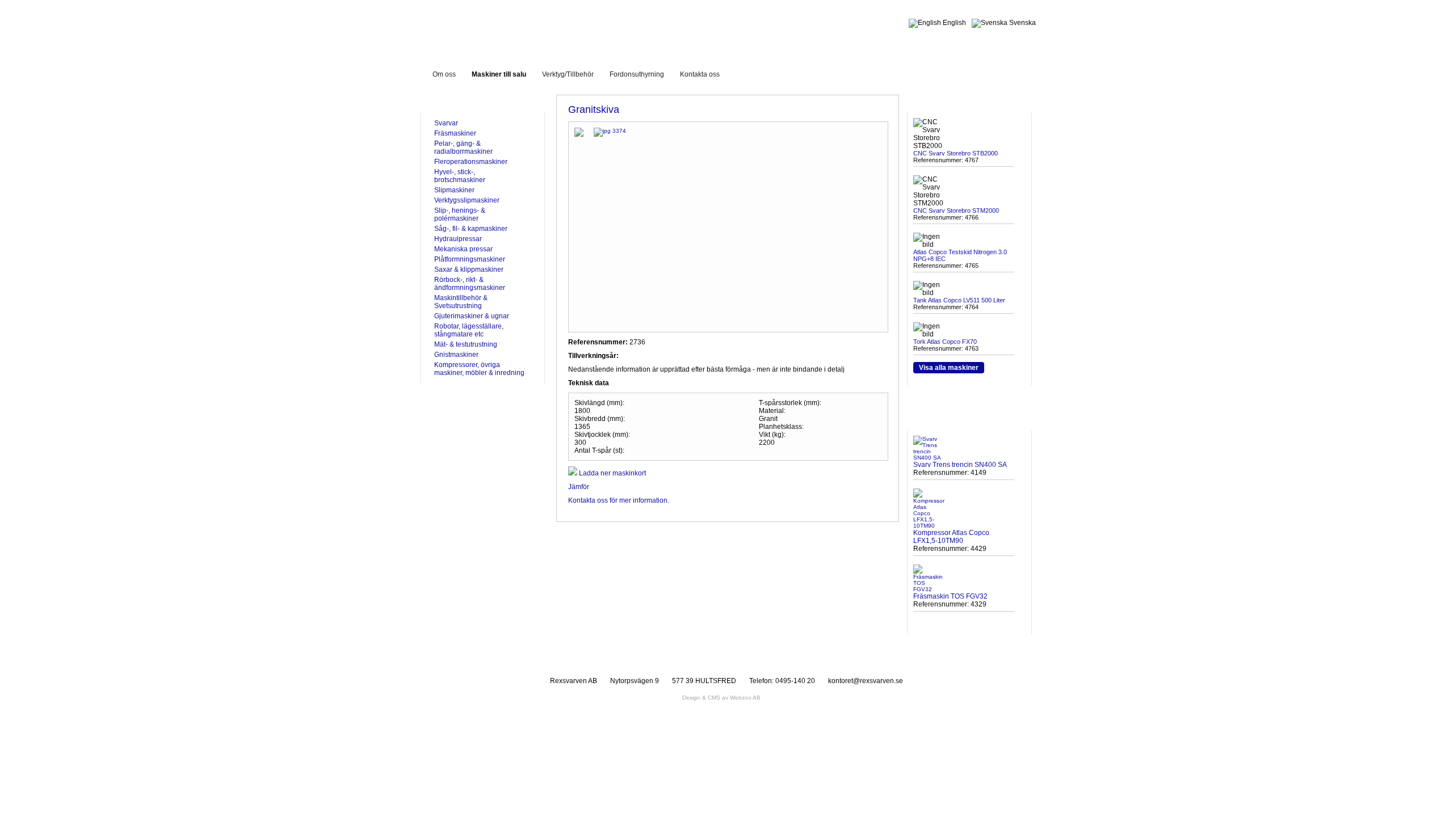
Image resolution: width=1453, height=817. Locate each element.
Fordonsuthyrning (637, 74)
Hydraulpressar (458, 239)
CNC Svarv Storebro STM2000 (956, 210)
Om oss (444, 74)
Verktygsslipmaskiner (466, 200)
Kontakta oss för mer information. (618, 500)
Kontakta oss (700, 74)
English (953, 23)
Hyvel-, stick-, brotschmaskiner (459, 176)
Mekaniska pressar (463, 249)
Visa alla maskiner (949, 368)
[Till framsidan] (518, 27)
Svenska (1021, 23)
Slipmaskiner (454, 190)
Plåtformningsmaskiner (469, 259)
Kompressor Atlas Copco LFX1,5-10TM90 (951, 537)
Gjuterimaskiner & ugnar (471, 316)
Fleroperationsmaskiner (470, 162)
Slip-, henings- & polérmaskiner (459, 214)
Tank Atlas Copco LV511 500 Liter (959, 300)
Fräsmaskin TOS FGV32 (950, 596)
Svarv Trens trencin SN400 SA (960, 465)
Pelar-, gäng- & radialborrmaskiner (463, 147)
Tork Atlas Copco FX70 (945, 341)
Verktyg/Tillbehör (568, 74)
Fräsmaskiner (455, 133)
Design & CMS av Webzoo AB (721, 697)
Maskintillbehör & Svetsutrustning (461, 302)
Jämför (578, 487)
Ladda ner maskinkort (611, 473)
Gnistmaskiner (456, 355)
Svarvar (446, 123)
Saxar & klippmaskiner (468, 269)
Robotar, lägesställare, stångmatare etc (468, 330)
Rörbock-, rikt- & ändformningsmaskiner (469, 284)
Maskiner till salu (499, 74)
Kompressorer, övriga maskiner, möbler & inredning (479, 369)
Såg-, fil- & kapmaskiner (470, 229)
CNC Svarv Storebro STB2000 (955, 153)
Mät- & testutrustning (465, 344)
